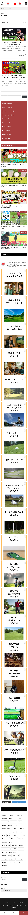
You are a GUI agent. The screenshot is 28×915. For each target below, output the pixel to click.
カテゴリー (3, 888)
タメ (12, 815)
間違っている (13, 852)
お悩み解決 (24, 232)
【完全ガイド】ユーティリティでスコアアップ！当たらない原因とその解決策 (14, 43)
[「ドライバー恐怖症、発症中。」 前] (14, 521)
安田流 (21, 845)
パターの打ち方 (6, 130)
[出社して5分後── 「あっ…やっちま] (14, 335)
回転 (9, 835)
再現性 (13, 832)
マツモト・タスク (7, 855)
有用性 (11, 842)
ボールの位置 (6, 822)
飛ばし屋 (5, 852)
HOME (3, 8)
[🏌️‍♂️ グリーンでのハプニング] (14, 760)
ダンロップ (20, 859)
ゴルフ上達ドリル (7, 134)
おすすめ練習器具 (23, 170)
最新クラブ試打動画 (7, 103)
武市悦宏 (5, 865)
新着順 (3, 22)
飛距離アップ (19, 815)
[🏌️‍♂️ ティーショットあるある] (14, 786)
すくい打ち (20, 832)
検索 (24, 96)
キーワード (3, 877)
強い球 (22, 828)
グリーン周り (18, 818)
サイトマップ (8, 902)
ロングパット (16, 835)
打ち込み (9, 8)
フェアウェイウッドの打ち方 (9, 111)
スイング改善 (12, 862)
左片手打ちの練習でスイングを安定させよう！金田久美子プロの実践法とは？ (13, 248)
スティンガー (6, 838)
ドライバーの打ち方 (7, 107)
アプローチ (5, 815)
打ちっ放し (21, 838)
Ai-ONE (4, 862)
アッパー (14, 838)
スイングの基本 (23, 211)
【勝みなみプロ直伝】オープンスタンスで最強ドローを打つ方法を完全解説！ (13, 206)
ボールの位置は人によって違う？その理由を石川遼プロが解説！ (13, 227)
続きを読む (21, 55)
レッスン (14, 822)
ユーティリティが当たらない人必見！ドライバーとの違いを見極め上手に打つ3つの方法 (14, 76)
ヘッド (24, 835)
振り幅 (16, 828)
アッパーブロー (6, 845)
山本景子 (5, 842)
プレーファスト (6, 848)
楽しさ (10, 825)
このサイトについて (18, 902)
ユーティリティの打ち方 (8, 115)
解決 (11, 818)
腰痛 (17, 825)
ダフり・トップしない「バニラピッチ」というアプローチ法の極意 (13, 165)
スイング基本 (6, 832)
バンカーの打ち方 (7, 126)
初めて (4, 825)
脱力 (20, 822)
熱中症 (14, 848)
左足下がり (16, 855)
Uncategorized (6, 138)
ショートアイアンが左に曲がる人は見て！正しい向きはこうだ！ (13, 186)
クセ (4, 835)
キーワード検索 (4, 95)
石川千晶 (15, 845)
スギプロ (21, 848)
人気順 (7, 22)
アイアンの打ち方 (7, 118)
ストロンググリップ (7, 828)
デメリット (19, 842)
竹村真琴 (12, 859)
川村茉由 (5, 859)
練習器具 (5, 818)
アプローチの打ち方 (7, 122)
